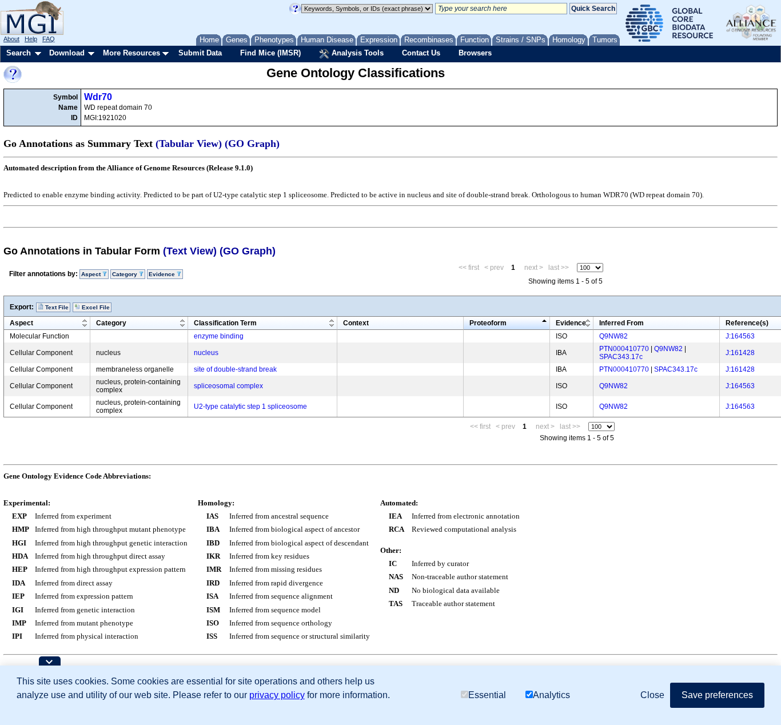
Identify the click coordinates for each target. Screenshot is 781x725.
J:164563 (740, 336)
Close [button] (652, 695)
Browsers (475, 53)
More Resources (131, 53)
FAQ (48, 38)
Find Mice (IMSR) (270, 53)
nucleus (206, 353)
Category (111, 323)
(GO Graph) (252, 143)
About (11, 38)
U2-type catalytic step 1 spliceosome (250, 407)
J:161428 (740, 353)
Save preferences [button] (717, 695)
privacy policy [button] (277, 695)
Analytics (551, 695)
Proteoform (488, 323)
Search (18, 53)
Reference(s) (747, 323)
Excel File (95, 307)
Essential (487, 695)
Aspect (21, 323)
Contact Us (421, 53)
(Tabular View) (189, 143)
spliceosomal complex (228, 386)
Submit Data (200, 53)
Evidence (571, 323)
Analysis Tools (356, 53)
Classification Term (225, 323)
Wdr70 (98, 97)
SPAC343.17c (621, 357)
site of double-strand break (235, 369)
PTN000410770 (624, 349)
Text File (56, 307)
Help (31, 38)
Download (67, 53)
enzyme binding (219, 336)
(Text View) (190, 251)
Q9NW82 (613, 336)
